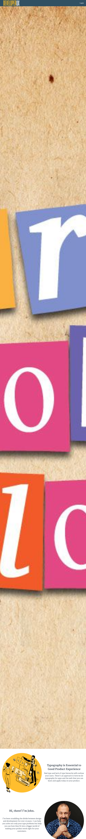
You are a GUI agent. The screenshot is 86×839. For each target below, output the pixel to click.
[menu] (81, 3)
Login (82, 3)
